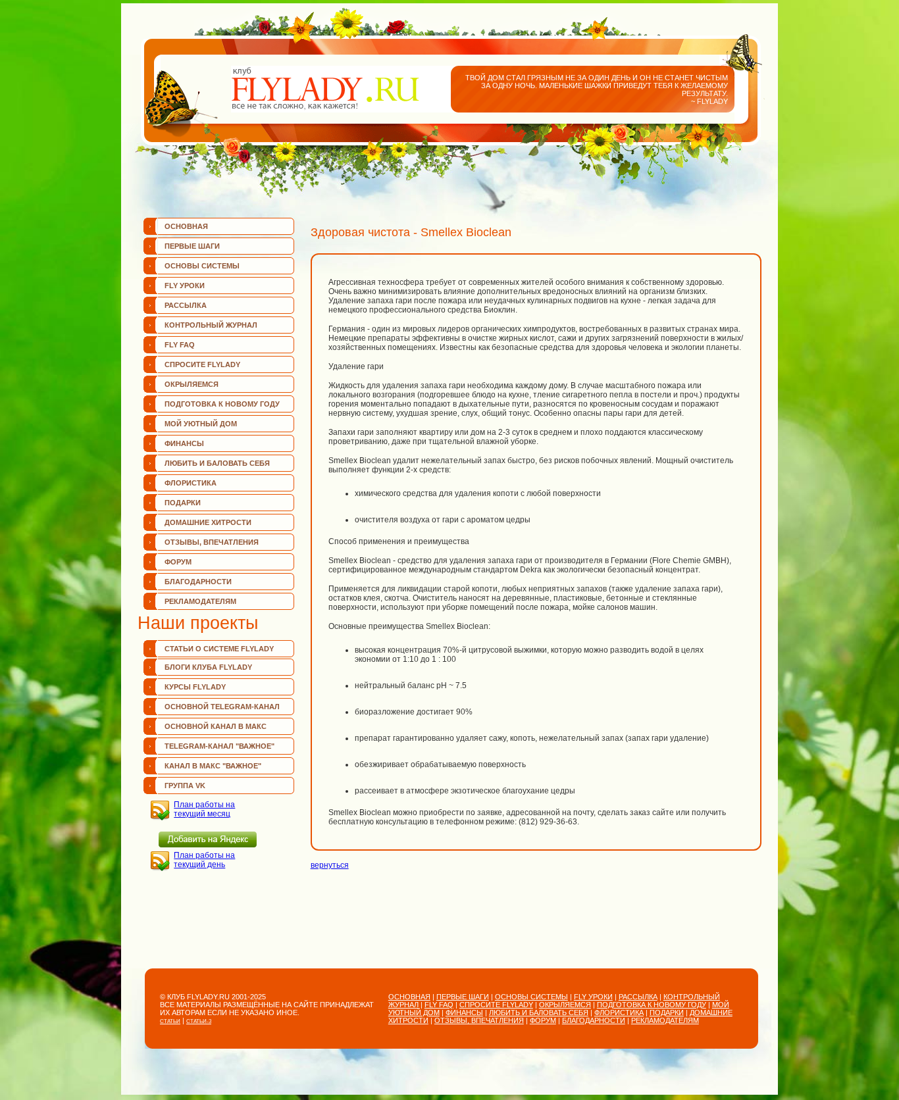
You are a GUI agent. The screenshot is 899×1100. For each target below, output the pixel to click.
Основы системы (202, 266)
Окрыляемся (191, 384)
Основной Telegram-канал (222, 707)
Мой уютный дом (201, 424)
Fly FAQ (180, 345)
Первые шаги (192, 246)
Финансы (184, 443)
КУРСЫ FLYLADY (195, 687)
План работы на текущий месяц (204, 809)
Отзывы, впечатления (212, 542)
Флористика (191, 483)
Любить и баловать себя (217, 463)
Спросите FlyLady (202, 364)
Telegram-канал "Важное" (219, 746)
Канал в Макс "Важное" (213, 766)
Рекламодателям (200, 601)
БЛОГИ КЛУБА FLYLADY (208, 667)
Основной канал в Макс (216, 726)
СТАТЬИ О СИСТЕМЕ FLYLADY (219, 649)
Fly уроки (185, 285)
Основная (186, 226)
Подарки (183, 503)
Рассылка (186, 305)
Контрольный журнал (211, 325)
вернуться (330, 865)
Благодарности (198, 582)
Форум (178, 562)
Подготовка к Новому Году (222, 404)
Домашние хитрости (208, 522)
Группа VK (185, 785)
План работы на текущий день (204, 860)
